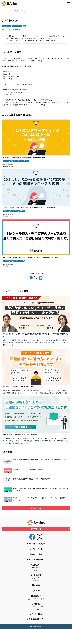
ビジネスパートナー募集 (36, 607)
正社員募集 (36, 609)
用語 (24, 26)
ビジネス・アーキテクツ (35, 599)
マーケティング (17, 26)
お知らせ (36, 590)
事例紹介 (36, 580)
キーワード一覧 (36, 549)
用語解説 (17, 11)
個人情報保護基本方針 (36, 619)
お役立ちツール (10, 11)
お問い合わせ (36, 508)
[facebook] (31, 277)
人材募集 (36, 604)
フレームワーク (7, 26)
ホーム (3, 11)
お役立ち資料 (36, 567)
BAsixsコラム (36, 554)
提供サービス (36, 578)
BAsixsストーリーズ (36, 559)
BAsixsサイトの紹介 (36, 544)
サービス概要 (36, 575)
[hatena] (40, 278)
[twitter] (35, 277)
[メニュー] (68, 3)
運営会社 (35, 596)
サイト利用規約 (36, 614)
